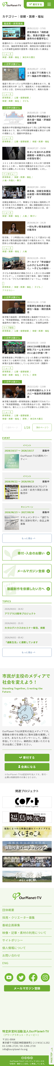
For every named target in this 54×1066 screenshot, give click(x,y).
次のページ (41, 427)
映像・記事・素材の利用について (24, 933)
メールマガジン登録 (27, 988)
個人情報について (14, 948)
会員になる (28, 767)
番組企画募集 (11, 925)
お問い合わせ (11, 955)
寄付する (37, 4)
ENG (5, 963)
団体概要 (8, 910)
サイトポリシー (12, 940)
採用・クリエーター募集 (18, 917)
